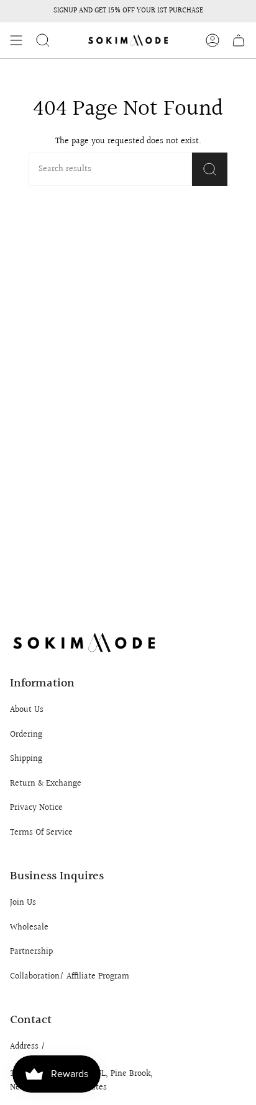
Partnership (31, 952)
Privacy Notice (36, 808)
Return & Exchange (45, 784)
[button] (43, 40)
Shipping (26, 759)
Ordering (26, 735)
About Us (26, 710)
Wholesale (29, 927)
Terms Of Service (41, 833)
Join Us (23, 903)
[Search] (209, 169)
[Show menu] (16, 40)
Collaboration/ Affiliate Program (69, 976)
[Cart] (239, 40)
